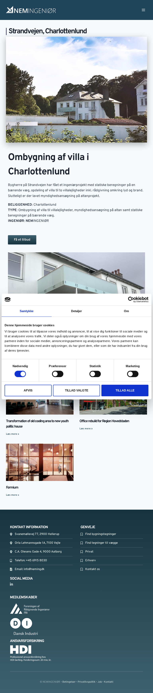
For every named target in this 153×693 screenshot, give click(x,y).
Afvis (28, 390)
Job (100, 682)
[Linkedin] (11, 584)
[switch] (57, 374)
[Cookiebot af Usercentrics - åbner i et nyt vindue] (131, 300)
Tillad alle (125, 390)
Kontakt (108, 682)
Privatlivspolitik (86, 682)
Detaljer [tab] (76, 311)
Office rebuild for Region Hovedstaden (104, 421)
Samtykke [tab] (26, 311)
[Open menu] (143, 10)
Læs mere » (12, 434)
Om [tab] (126, 311)
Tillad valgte (76, 390)
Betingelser (69, 682)
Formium (12, 487)
